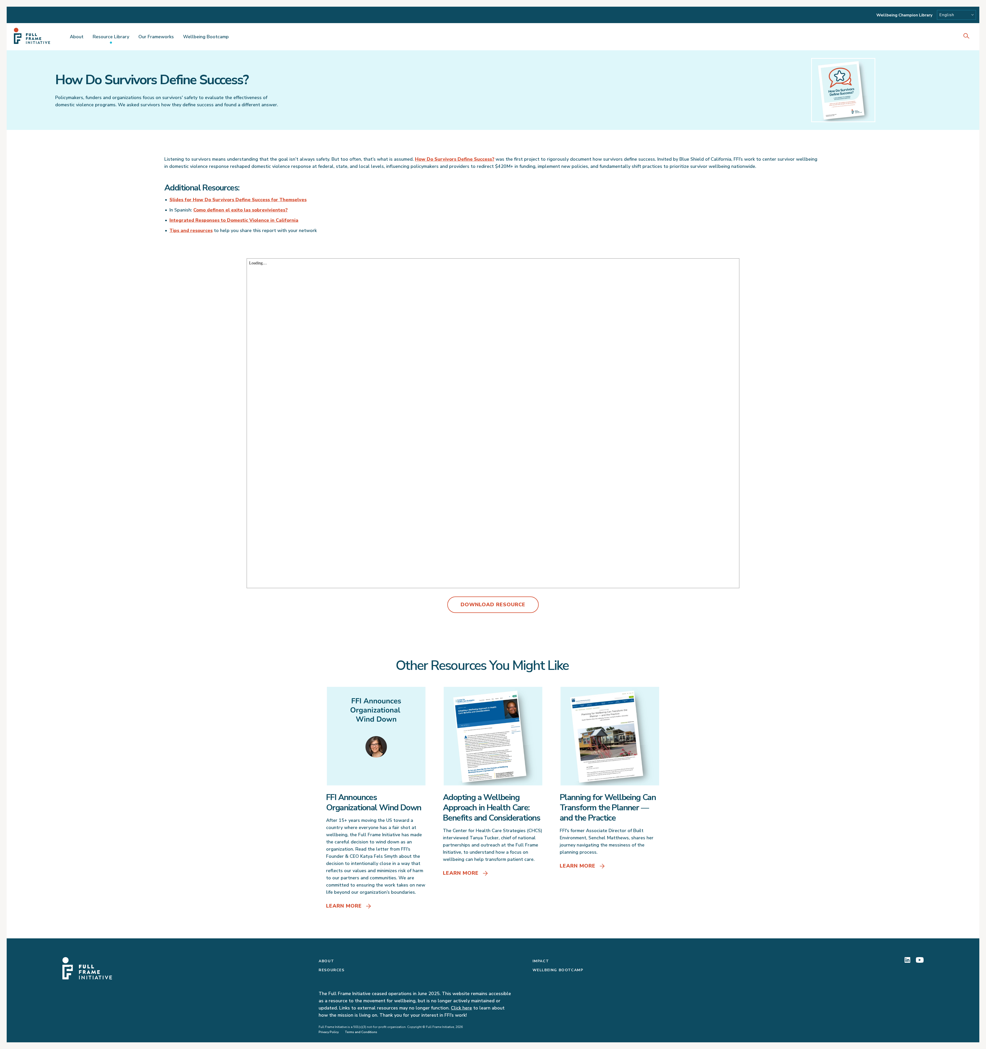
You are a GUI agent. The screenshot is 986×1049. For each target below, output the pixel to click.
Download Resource (493, 604)
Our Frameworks (156, 37)
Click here (461, 1008)
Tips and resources (191, 230)
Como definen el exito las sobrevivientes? (240, 210)
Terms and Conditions (361, 1032)
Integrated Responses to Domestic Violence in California (233, 220)
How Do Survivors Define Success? (454, 159)
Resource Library (111, 37)
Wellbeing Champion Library (904, 15)
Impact (541, 961)
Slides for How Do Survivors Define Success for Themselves (238, 200)
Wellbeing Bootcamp (206, 37)
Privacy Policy (329, 1032)
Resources (331, 970)
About (76, 37)
